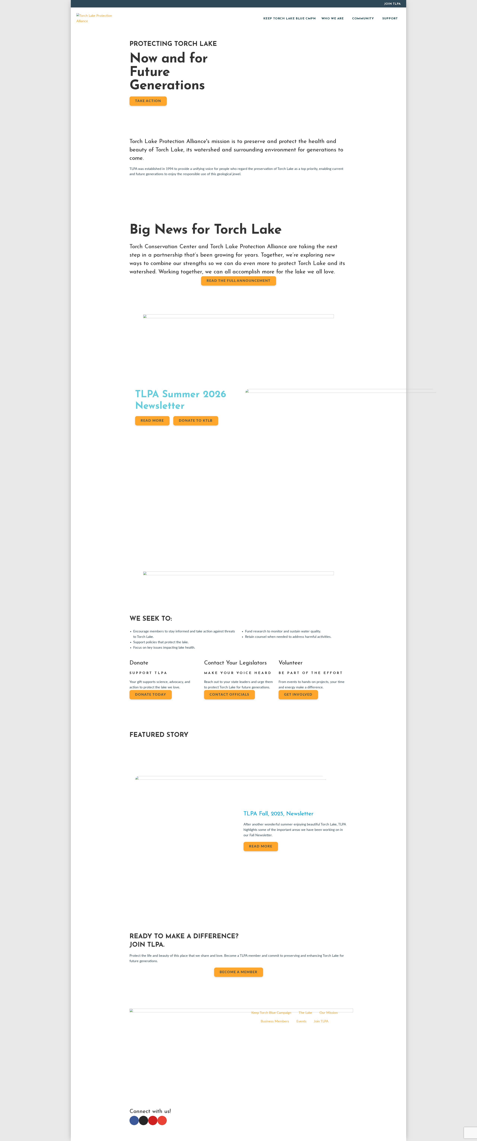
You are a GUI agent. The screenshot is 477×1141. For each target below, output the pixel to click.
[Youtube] (152, 1120)
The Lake (305, 1013)
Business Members (275, 1021)
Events (301, 1021)
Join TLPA (392, 3)
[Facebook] (134, 1120)
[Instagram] (143, 1120)
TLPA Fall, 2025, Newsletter (278, 814)
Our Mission (329, 1013)
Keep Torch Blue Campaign (271, 1013)
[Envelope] (162, 1120)
